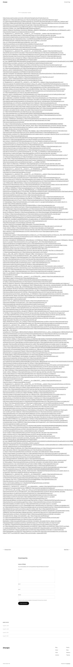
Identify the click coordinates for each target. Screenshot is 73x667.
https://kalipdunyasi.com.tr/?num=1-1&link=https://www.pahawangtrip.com (23, 200)
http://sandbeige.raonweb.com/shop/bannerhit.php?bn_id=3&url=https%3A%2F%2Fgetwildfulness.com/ (32, 290)
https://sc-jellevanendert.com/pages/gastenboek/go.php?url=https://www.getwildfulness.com (26, 352)
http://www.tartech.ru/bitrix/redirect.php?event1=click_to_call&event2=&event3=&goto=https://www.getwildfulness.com (25, 300)
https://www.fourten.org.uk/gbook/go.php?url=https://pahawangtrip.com (23, 144)
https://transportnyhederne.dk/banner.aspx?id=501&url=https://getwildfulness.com (26, 363)
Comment (20, 569)
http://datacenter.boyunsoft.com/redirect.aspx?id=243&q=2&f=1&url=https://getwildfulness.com (30, 509)
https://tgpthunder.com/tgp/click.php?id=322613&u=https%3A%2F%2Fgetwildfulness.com (31, 523)
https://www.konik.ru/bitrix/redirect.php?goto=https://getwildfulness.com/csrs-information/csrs (30, 495)
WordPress (68, 663)
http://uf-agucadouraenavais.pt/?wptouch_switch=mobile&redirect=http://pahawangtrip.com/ (20, 93)
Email (19, 589)
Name (19, 584)
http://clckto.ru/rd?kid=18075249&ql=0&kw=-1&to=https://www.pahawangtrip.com (26, 193)
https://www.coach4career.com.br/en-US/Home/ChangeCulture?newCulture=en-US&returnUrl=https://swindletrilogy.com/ (26, 18)
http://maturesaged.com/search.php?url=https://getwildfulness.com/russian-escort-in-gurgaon (30, 503)
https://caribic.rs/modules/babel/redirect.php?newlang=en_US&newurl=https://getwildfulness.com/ (31, 349)
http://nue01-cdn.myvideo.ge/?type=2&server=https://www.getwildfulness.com (35, 411)
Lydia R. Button (24, 12)
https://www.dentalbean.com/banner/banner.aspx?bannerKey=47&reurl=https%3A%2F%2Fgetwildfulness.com (34, 500)
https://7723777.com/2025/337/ (11, 533)
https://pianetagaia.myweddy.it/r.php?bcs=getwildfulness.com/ (20, 523)
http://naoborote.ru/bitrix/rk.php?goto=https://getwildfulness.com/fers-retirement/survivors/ (29, 436)
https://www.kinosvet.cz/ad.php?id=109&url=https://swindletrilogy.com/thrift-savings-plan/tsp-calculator (32, 58)
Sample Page (67, 2)
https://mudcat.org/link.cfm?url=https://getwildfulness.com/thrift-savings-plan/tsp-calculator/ (29, 377)
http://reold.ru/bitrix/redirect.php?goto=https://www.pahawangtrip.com (23, 207)
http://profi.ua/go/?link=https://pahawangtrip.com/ (33, 221)
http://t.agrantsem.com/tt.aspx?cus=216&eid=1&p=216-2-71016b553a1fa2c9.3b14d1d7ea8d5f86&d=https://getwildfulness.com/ (30, 478)
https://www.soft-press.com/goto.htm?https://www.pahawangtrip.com (48, 158)
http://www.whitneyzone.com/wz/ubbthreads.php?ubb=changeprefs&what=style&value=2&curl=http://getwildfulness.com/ (23, 457)
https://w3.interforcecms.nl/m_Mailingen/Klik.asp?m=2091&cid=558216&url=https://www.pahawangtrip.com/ (27, 187)
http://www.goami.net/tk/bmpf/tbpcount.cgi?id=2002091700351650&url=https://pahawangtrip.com (30, 132)
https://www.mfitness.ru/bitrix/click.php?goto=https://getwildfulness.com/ (23, 427)
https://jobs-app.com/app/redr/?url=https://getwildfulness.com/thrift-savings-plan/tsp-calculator (36, 416)
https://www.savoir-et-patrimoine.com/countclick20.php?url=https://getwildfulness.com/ (28, 493)
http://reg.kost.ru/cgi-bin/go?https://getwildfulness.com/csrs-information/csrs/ (30, 407)
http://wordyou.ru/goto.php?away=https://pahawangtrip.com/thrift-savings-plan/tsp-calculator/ (30, 153)
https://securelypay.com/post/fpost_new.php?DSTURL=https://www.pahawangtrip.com (27, 155)
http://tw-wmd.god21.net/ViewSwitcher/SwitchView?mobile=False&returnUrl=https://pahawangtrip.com (32, 160)
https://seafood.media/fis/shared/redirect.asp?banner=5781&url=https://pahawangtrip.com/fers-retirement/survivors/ (28, 64)
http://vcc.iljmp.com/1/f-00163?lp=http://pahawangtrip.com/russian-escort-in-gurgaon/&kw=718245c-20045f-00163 (35, 179)
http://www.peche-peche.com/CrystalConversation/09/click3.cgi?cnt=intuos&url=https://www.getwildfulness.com (34, 390)
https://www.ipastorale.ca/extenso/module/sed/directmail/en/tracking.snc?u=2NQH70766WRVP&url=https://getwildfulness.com (24, 305)
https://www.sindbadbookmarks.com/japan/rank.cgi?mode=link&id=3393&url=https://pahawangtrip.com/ (32, 146)
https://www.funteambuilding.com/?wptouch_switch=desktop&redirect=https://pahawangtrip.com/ (37, 127)
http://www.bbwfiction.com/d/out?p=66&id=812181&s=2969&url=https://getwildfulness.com (29, 392)
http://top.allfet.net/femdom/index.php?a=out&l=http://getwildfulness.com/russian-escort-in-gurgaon (38, 344)
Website (19, 594)
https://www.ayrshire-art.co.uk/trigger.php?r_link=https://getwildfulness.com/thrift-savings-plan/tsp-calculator (34, 491)
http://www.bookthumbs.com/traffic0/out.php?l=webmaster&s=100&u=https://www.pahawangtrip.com (31, 177)
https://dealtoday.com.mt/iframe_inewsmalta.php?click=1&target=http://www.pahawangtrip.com (30, 103)
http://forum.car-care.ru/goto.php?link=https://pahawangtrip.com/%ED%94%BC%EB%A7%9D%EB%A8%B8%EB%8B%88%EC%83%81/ (31, 112)
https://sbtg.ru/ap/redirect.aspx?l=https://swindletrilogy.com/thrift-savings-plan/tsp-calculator (29, 35)
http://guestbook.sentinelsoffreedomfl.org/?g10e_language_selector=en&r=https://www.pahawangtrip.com (33, 196)
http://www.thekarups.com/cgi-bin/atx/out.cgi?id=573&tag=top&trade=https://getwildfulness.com (30, 399)
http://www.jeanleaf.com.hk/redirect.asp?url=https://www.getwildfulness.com (24, 365)
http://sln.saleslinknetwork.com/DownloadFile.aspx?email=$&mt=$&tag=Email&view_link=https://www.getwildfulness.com (23, 447)
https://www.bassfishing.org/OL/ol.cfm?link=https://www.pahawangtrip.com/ (24, 195)
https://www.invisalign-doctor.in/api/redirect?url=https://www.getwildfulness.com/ (34, 372)
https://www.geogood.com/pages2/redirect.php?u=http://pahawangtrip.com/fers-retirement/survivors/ (32, 243)
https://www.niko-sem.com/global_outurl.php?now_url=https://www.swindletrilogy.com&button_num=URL (25, 41)
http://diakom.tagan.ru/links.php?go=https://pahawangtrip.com (20, 278)
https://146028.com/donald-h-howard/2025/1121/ (50, 529)
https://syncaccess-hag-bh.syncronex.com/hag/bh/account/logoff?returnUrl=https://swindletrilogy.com (32, 56)
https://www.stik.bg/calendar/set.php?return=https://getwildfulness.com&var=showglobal (33, 396)
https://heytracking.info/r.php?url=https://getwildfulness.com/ (20, 476)
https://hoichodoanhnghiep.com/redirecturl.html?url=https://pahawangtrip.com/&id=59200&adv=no (31, 261)
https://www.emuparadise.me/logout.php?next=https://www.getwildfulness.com (25, 358)
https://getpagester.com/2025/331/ (12, 531)
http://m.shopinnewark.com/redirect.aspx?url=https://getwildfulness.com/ (23, 453)
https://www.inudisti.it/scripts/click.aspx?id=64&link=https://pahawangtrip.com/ (25, 264)
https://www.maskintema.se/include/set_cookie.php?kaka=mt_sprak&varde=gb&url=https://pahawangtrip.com (31, 272)
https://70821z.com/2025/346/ (46, 526)
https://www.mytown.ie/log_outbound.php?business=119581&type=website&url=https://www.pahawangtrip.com (22, 117)
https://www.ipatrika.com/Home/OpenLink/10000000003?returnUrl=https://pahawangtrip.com (29, 85)
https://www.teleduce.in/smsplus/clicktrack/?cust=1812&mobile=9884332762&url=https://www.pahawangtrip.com (36, 182)
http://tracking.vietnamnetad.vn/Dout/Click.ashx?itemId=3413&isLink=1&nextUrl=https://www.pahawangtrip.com (32, 211)
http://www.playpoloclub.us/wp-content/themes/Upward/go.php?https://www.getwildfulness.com (29, 476)
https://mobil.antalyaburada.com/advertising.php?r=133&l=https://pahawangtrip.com (26, 262)
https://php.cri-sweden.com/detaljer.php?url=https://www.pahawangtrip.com (24, 176)
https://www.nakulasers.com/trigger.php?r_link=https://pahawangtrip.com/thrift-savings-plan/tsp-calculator (28, 228)
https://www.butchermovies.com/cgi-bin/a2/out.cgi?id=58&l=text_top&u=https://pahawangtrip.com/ (29, 270)
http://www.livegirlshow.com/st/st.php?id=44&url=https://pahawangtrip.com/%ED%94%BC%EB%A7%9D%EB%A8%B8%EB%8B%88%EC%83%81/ (33, 123)
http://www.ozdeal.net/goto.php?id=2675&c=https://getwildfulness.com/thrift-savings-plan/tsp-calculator (33, 292)
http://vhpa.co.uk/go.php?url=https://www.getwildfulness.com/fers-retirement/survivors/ (31, 428)
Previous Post (8, 549)
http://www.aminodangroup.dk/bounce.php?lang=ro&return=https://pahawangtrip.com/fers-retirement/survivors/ (34, 230)
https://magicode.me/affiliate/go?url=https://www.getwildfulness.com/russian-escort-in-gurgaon (26, 516)
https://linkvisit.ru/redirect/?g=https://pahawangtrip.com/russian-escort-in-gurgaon (26, 134)
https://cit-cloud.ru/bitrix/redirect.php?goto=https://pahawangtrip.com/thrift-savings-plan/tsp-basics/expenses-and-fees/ (33, 119)
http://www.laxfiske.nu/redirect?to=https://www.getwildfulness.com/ (22, 406)
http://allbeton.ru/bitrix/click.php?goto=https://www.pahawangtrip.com (22, 170)
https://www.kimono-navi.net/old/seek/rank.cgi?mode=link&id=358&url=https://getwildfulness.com (30, 464)
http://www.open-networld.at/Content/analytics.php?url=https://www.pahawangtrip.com (27, 183)
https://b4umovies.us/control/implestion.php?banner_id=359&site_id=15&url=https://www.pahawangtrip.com (34, 198)
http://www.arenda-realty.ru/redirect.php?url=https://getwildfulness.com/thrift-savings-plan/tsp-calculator (30, 433)
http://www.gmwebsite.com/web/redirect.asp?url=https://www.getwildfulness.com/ (32, 316)
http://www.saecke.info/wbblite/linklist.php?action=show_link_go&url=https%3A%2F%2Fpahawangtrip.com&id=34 (35, 84)
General (29, 12)
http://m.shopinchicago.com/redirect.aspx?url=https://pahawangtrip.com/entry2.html (27, 148)
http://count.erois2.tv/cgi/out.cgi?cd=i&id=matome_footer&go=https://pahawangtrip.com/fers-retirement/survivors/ (32, 65)
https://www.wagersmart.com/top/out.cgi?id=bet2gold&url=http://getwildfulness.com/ (27, 297)
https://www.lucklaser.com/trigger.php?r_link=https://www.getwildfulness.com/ (46, 422)
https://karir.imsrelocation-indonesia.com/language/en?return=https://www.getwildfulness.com (29, 465)
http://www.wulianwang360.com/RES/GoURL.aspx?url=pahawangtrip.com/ (23, 266)
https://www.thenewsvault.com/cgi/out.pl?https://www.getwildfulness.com (23, 333)
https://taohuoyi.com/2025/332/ (32, 531)
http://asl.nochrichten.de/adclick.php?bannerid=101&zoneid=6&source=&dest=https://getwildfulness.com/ (27, 386)
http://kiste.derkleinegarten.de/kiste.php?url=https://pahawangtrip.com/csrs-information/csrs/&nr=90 (31, 150)
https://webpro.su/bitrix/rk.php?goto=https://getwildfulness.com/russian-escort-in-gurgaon (29, 497)
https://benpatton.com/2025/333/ (49, 528)
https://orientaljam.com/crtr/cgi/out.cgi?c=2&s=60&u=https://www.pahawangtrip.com (24, 157)
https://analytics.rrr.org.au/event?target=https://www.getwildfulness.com (23, 351)
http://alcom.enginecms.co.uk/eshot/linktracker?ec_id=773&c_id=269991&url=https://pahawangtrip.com (32, 151)
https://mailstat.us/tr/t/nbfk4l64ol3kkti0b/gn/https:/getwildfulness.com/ (44, 295)
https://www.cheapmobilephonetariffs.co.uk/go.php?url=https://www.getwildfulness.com (28, 346)
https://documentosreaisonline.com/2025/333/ (54, 531)
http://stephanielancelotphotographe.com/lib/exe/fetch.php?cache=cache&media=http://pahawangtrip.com (33, 101)
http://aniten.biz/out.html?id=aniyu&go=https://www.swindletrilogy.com (23, 52)
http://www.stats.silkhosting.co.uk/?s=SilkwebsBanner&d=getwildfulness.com (24, 505)
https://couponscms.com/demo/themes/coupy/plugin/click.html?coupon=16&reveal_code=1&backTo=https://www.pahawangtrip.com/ (22, 76)
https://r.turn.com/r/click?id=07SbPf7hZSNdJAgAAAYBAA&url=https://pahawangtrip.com (34, 247)
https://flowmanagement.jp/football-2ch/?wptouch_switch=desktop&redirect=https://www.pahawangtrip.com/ (24, 69)
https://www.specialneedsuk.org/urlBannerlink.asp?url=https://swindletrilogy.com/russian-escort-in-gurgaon (33, 26)
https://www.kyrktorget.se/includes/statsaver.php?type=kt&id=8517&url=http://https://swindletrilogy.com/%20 (33, 46)
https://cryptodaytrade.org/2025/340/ (25, 529)
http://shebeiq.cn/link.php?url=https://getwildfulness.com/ (44, 410)
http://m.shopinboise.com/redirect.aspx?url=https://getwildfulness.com (23, 467)
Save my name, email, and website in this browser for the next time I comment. (33, 600)
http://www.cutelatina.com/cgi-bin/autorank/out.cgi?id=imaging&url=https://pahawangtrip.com (29, 236)
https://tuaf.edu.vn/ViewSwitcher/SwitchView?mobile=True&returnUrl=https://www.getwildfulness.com (32, 398)
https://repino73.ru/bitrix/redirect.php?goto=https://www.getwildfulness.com (30, 328)
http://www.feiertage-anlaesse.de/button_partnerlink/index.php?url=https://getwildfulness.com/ (37, 512)
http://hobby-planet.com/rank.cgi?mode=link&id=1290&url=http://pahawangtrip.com (42, 106)
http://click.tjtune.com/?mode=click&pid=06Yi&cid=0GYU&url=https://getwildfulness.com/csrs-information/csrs (32, 287)
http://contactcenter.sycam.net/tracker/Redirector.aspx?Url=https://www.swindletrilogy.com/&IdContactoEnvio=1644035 (30, 20)
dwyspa (5, 2)
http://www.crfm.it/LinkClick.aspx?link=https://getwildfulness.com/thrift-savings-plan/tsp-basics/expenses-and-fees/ (27, 308)
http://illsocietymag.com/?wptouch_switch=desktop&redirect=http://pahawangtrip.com (43, 143)
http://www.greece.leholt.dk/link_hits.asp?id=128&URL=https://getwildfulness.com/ (26, 311)
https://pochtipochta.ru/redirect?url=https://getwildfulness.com (21, 368)
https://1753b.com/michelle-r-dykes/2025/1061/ (33, 533)
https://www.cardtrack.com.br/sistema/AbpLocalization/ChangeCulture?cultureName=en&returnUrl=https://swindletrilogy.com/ (23, 45)
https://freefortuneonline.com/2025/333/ (28, 528)
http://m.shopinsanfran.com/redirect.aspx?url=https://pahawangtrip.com (23, 181)
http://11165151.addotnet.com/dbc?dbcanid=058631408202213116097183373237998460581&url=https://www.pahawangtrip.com (29, 204)
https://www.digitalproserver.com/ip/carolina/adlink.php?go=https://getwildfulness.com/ (45, 507)
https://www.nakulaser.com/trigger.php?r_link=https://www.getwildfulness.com (25, 302)
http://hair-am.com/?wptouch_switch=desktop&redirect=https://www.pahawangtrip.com (28, 77)
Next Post (66, 549)
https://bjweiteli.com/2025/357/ (29, 526)
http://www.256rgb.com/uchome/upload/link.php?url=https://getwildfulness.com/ (26, 460)
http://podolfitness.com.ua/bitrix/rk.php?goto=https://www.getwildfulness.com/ (25, 498)
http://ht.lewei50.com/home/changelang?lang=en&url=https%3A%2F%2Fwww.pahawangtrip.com (27, 140)
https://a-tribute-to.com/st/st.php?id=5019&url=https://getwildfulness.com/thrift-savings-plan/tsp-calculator (36, 312)
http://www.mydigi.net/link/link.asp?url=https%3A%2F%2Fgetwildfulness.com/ (25, 401)
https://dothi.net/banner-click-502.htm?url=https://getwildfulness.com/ (40, 375)
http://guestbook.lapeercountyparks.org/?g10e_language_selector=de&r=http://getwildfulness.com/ (31, 438)
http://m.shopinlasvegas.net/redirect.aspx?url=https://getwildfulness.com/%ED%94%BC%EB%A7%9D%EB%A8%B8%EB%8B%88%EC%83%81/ (35, 468)
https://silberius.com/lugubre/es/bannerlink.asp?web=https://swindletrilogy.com (25, 25)
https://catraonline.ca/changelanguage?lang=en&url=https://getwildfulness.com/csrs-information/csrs (32, 502)
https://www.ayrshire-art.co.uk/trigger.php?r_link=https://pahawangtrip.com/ (35, 242)
